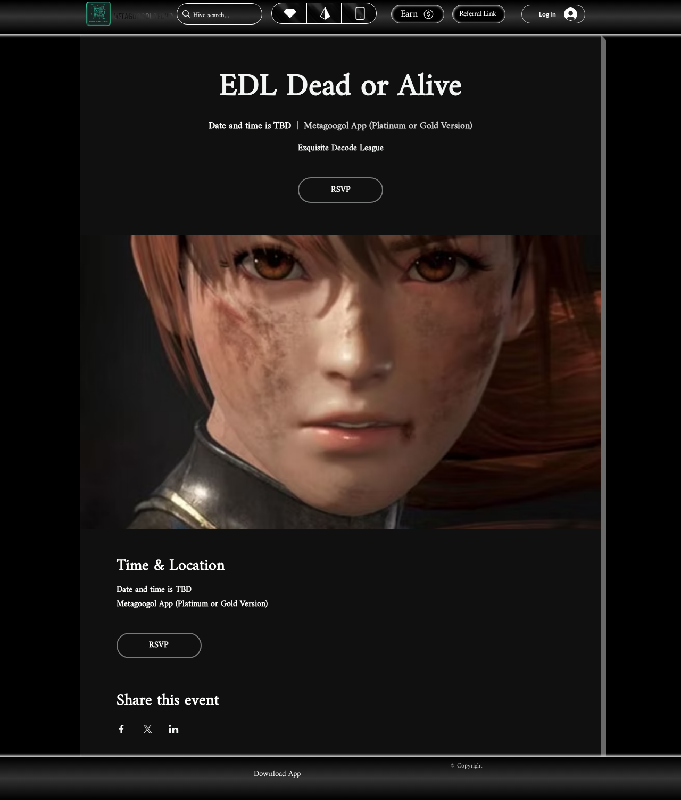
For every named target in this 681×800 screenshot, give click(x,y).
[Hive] (288, 13)
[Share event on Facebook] (122, 729)
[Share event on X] (148, 729)
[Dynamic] (359, 13)
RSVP (341, 190)
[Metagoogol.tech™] (98, 14)
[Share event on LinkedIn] (174, 729)
